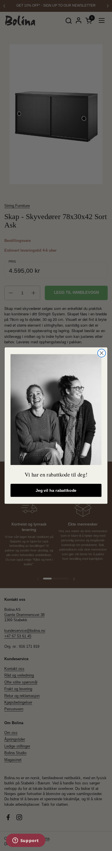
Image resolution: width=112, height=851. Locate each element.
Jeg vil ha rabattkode (56, 490)
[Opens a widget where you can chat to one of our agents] (25, 841)
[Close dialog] (102, 353)
